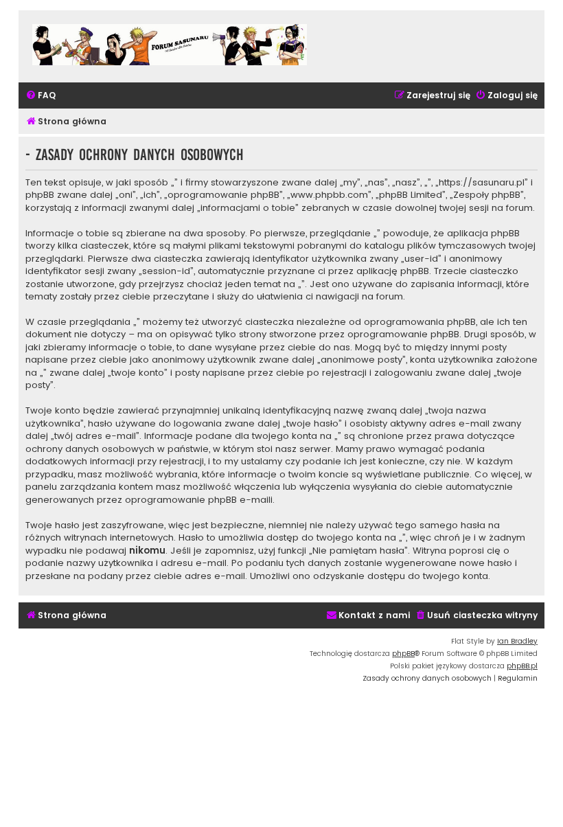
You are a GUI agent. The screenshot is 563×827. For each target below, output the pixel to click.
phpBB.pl (522, 666)
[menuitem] (40, 96)
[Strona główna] (169, 46)
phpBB (403, 653)
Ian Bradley (517, 641)
